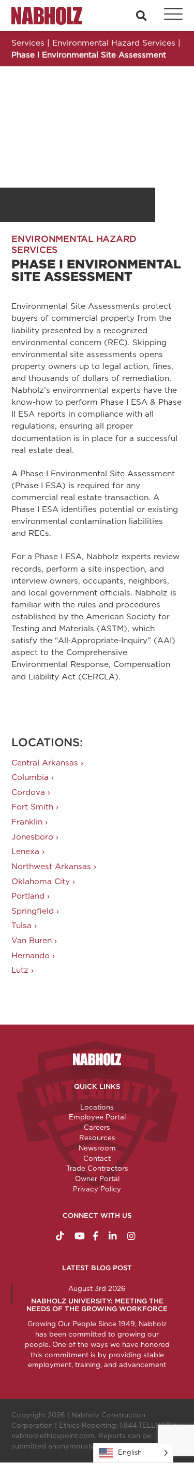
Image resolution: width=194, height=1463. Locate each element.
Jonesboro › (34, 837)
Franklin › (29, 822)
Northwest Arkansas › (53, 866)
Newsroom (97, 1148)
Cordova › (30, 792)
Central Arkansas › (47, 763)
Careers (97, 1127)
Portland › (30, 896)
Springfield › (35, 911)
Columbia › (32, 777)
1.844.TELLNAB (145, 1425)
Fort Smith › (34, 807)
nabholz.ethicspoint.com (53, 1435)
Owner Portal (97, 1178)
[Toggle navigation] (168, 16)
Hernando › (33, 955)
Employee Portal (97, 1117)
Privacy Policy (97, 1189)
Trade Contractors (97, 1168)
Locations (97, 1107)
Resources (97, 1137)
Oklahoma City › (43, 881)
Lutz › (22, 970)
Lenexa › (27, 851)
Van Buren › (34, 940)
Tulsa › (24, 925)
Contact (97, 1158)
